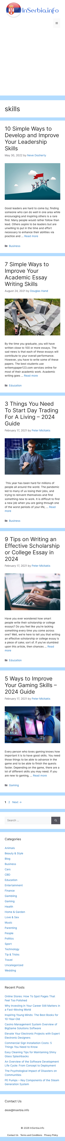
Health (9, 906)
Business (14, 246)
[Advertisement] (32, 63)
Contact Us (12, 1135)
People (9, 933)
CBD (7, 874)
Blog (7, 858)
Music (8, 922)
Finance (10, 890)
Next (17, 802)
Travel (8, 959)
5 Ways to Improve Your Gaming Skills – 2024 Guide (31, 685)
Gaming (14, 785)
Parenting (11, 927)
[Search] (55, 820)
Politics (9, 938)
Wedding (10, 970)
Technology (12, 949)
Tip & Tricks (12, 954)
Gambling (11, 896)
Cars (8, 869)
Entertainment (14, 885)
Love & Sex (12, 917)
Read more (31, 236)
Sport (8, 943)
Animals (10, 848)
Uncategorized (14, 965)
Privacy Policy (51, 1135)
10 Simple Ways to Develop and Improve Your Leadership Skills (32, 138)
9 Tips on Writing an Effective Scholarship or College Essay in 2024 (32, 549)
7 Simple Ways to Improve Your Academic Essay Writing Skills (27, 274)
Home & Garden (15, 911)
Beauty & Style (14, 853)
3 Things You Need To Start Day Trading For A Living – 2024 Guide (31, 413)
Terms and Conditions (31, 1135)
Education (15, 385)
